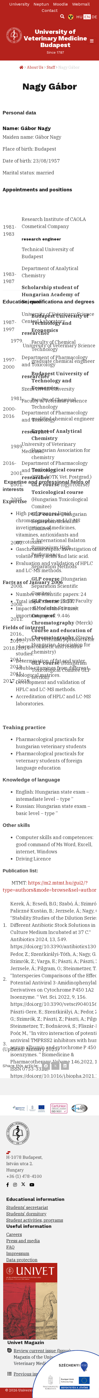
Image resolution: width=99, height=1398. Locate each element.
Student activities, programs (34, 1220)
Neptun (41, 4)
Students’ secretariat (27, 1207)
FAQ (10, 1247)
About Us (35, 67)
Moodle (60, 4)
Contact (50, 10)
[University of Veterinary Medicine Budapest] (14, 40)
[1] (62, 16)
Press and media (23, 1240)
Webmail (81, 4)
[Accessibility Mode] (69, 17)
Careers (14, 1234)
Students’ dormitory (26, 1213)
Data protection (21, 1259)
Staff (51, 67)
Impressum (17, 1253)
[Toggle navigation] (92, 41)
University (19, 4)
